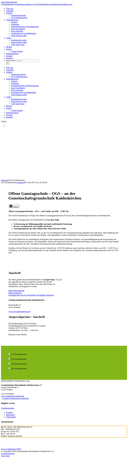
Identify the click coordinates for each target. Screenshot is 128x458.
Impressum (10, 415)
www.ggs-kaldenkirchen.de (19, 311)
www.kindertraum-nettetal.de (12, 396)
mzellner (20, 182)
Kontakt (9, 412)
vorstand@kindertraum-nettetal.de (15, 398)
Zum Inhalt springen (9, 2)
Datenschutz (11, 417)
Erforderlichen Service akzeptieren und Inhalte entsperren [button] (31, 295)
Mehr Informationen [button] (16, 291)
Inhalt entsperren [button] (15, 293)
